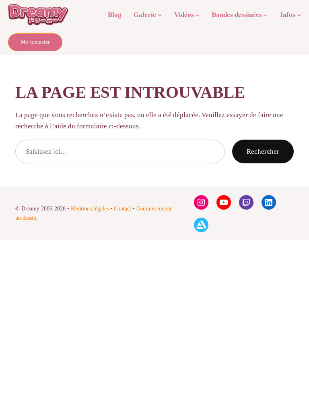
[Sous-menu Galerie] (160, 14)
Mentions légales (90, 209)
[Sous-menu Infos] (299, 14)
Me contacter (35, 42)
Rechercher (263, 151)
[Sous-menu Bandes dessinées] (266, 14)
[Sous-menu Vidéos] (198, 14)
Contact (122, 209)
